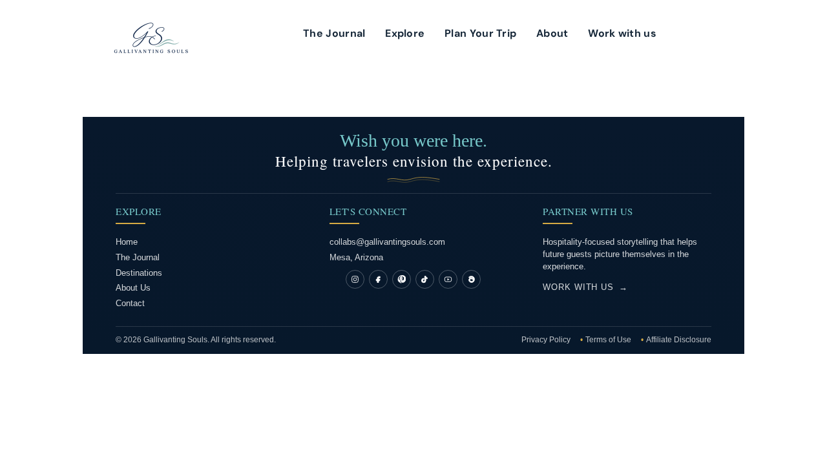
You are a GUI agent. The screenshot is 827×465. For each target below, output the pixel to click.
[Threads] (471, 279)
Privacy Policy (546, 339)
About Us (133, 288)
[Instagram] (355, 279)
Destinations (139, 273)
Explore (404, 34)
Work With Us (585, 287)
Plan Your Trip (480, 34)
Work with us (622, 34)
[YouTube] (448, 279)
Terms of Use (609, 339)
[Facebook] (378, 279)
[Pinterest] (401, 279)
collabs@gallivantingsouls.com (387, 242)
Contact (130, 303)
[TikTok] (424, 279)
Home (127, 242)
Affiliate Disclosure (678, 339)
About (552, 34)
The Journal (334, 34)
